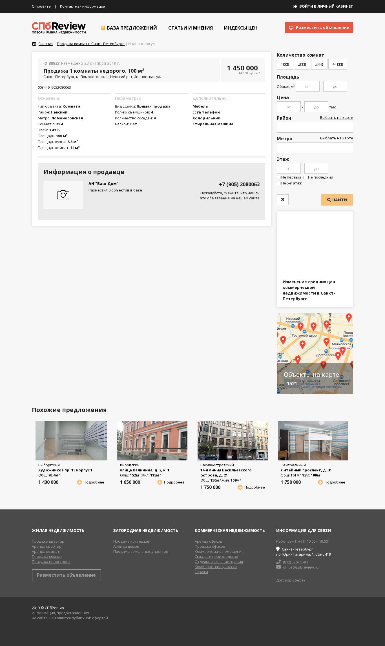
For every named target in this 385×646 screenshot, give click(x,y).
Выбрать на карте (336, 117)
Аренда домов (126, 546)
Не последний (320, 177)
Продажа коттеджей (131, 541)
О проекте (41, 6)
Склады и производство (216, 556)
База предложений (131, 28)
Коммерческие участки (216, 566)
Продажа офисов (210, 546)
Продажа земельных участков (140, 551)
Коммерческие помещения (219, 551)
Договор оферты (291, 580)
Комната (71, 106)
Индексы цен (240, 28)
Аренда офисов (208, 541)
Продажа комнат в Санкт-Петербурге (91, 43)
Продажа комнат (47, 556)
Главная (46, 43)
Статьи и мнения (190, 28)
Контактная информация (82, 6)
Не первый (291, 177)
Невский (59, 112)
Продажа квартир (48, 541)
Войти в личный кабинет (326, 6)
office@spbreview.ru (300, 567)
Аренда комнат (45, 551)
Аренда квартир (46, 546)
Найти (339, 199)
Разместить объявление (322, 27)
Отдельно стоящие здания (219, 561)
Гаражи (201, 571)
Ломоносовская (67, 118)
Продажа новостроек (51, 561)
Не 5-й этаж (291, 183)
